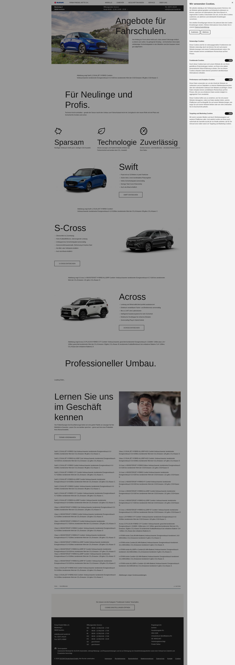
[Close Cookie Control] (232, 2)
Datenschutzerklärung (202, 27)
